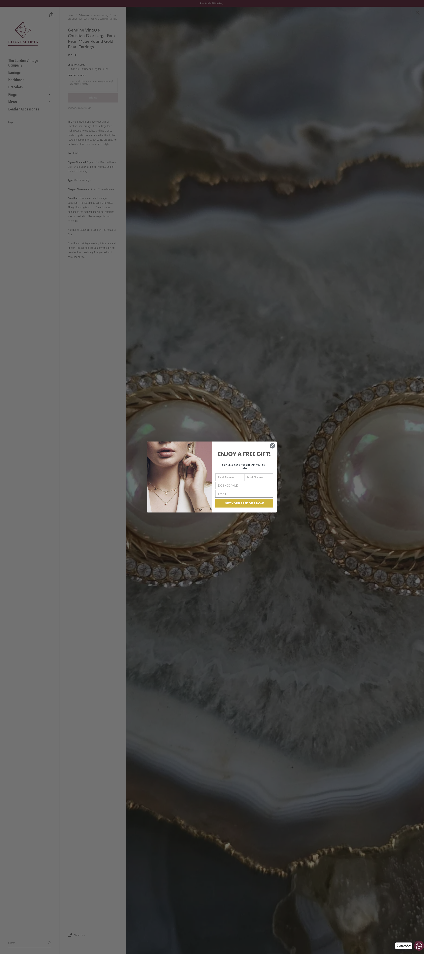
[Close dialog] (272, 446)
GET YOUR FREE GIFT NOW (244, 503)
